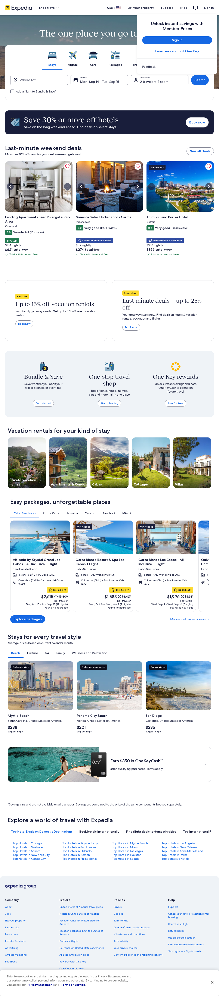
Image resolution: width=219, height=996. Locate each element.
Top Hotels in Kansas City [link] (29, 859)
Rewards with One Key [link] (72, 961)
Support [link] (173, 907)
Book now (197, 122)
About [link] (8, 907)
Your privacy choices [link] (125, 948)
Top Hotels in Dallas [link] (174, 855)
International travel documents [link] (186, 944)
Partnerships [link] (12, 927)
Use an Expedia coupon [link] (181, 937)
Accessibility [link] (121, 941)
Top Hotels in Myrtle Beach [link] (130, 843)
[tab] (52, 57)
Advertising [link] (11, 948)
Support (167, 8)
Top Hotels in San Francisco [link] (80, 847)
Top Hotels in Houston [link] (126, 855)
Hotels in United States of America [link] (79, 913)
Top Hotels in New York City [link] (31, 855)
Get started (43, 403)
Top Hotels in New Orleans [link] (179, 847)
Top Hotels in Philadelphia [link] (79, 859)
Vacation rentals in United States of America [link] (79, 922)
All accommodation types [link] (74, 954)
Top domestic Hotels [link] (175, 859)
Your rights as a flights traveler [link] (185, 951)
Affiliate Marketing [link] (16, 954)
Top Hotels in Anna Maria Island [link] (182, 851)
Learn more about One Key (177, 51)
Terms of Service (73, 984)
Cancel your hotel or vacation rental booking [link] (188, 915)
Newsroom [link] (11, 934)
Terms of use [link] (121, 920)
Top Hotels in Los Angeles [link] (178, 843)
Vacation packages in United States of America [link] (81, 932)
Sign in (209, 8)
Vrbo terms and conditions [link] (129, 934)
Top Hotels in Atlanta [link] (26, 851)
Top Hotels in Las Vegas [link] (127, 851)
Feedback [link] (11, 961)
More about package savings (189, 619)
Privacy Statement (41, 984)
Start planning (109, 403)
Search (199, 80)
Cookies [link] (118, 913)
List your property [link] (15, 920)
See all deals (200, 151)
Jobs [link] (8, 913)
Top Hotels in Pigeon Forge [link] (80, 843)
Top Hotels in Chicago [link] (27, 843)
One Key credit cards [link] (71, 968)
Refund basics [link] (176, 931)
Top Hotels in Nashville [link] (28, 847)
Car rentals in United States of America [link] (81, 948)
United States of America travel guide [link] (81, 907)
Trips (183, 8)
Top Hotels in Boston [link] (76, 855)
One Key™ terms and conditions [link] (132, 927)
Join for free (175, 403)
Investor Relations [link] (15, 941)
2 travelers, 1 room (154, 81)
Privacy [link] (118, 907)
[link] (177, 66)
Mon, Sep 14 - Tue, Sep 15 (99, 81)
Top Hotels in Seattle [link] (125, 859)
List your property (140, 8)
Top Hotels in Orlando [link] (77, 851)
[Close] (212, 982)
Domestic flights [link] (68, 941)
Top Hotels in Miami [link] (125, 847)
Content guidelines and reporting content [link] (138, 954)
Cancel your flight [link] (178, 924)
